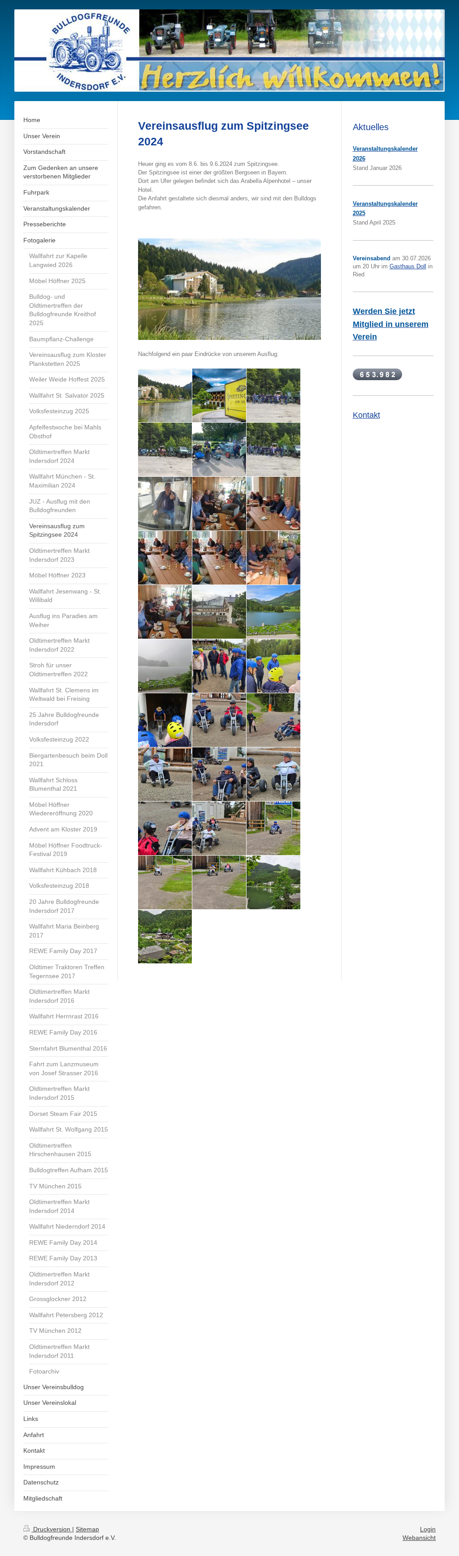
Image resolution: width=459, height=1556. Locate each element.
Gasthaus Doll (408, 266)
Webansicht (419, 1537)
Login (428, 1529)
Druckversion (51, 1529)
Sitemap (87, 1529)
